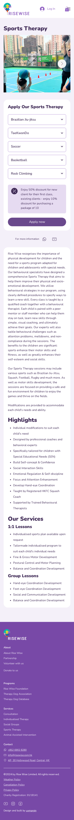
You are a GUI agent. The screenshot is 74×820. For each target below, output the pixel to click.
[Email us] (44, 239)
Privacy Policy (11, 790)
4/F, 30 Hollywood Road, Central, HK (29, 760)
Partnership (10, 658)
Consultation (11, 714)
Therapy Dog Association (18, 694)
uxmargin (31, 810)
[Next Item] (62, 63)
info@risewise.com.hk (20, 755)
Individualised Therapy (16, 719)
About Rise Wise (13, 653)
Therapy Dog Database (16, 699)
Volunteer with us (14, 663)
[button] (67, 8)
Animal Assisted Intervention (20, 735)
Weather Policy (12, 779)
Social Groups (11, 724)
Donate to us (11, 670)
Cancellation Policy (14, 784)
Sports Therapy (12, 729)
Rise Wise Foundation (16, 688)
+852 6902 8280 (17, 750)
